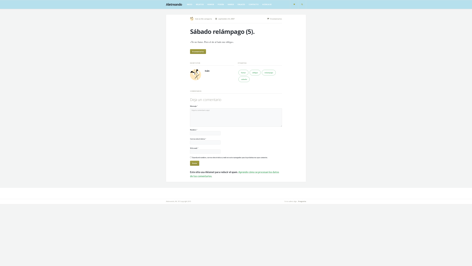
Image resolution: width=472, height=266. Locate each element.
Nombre (193, 130)
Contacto (254, 4)
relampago (268, 73)
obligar (255, 73)
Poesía (221, 4)
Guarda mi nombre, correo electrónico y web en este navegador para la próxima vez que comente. (230, 157)
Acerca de (267, 4)
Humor (210, 4)
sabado (244, 79)
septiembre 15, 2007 (226, 19)
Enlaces (241, 4)
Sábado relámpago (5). (222, 31)
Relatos (200, 4)
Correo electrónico (198, 139)
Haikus (231, 4)
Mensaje (194, 106)
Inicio (189, 4)
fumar (243, 73)
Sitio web (194, 148)
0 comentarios (275, 19)
